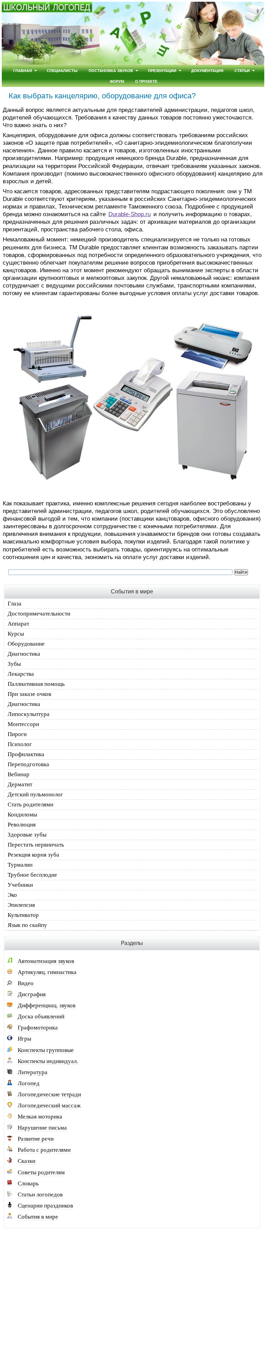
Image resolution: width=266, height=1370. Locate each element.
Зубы (14, 664)
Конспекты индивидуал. (48, 1061)
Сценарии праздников (45, 1205)
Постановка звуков (111, 70)
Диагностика (24, 654)
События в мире (38, 1216)
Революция (22, 824)
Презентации (162, 70)
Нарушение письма (42, 1127)
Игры (24, 1038)
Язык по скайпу (27, 925)
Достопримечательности (39, 613)
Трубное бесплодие (32, 875)
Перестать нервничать (36, 844)
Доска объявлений (41, 1016)
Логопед (28, 1083)
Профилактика (26, 754)
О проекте (146, 81)
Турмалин (20, 864)
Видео (26, 983)
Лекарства (21, 674)
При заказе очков (29, 694)
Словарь (28, 1183)
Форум (117, 81)
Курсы (16, 633)
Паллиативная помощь (36, 684)
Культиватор (23, 915)
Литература (32, 1072)
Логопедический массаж (49, 1105)
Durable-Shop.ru (129, 214)
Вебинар (18, 774)
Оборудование (26, 643)
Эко (12, 895)
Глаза (14, 603)
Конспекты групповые (46, 1050)
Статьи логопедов (40, 1194)
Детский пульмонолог (35, 794)
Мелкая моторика (40, 1116)
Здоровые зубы (27, 834)
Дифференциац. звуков (47, 1005)
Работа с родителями (44, 1150)
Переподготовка (28, 764)
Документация (207, 70)
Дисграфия (32, 994)
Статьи (242, 70)
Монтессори (23, 724)
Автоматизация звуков (46, 961)
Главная (22, 70)
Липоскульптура (29, 714)
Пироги (17, 734)
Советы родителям (41, 1172)
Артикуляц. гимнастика (47, 972)
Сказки (26, 1161)
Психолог (20, 744)
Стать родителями (30, 804)
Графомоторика (38, 1027)
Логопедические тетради (49, 1094)
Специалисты (62, 70)
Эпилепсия (21, 905)
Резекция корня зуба (33, 854)
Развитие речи (36, 1138)
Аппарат (18, 623)
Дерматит (20, 784)
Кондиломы (22, 814)
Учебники (20, 885)
